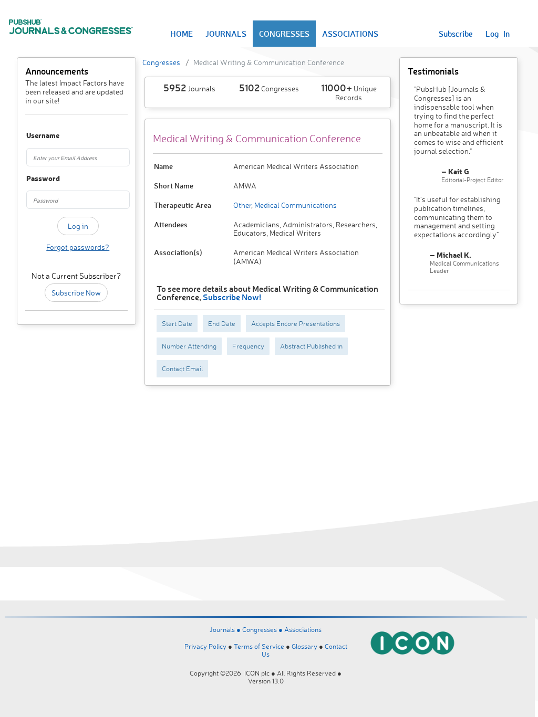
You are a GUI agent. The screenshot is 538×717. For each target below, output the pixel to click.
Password (33, 178)
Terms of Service (259, 646)
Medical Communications (295, 205)
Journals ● (226, 629)
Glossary (304, 646)
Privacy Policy (205, 646)
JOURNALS (225, 33)
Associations (303, 629)
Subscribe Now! (232, 296)
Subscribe (456, 33)
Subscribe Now (76, 292)
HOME (181, 33)
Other (242, 205)
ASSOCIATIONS (350, 33)
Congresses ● (263, 629)
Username (33, 135)
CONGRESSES (284, 33)
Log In (497, 33)
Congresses (161, 62)
